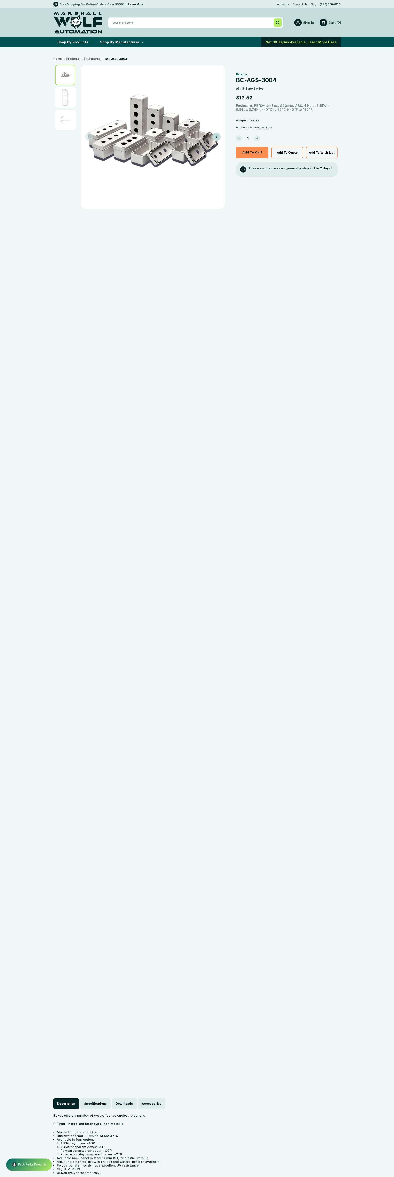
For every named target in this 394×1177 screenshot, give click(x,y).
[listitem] (66, 75)
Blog (313, 4)
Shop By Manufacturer (119, 42)
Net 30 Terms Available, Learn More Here (301, 42)
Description (66, 1103)
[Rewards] (29, 1165)
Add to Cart (252, 152)
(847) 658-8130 (330, 4)
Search (278, 22)
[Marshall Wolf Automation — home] (78, 22)
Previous (89, 137)
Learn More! (136, 4)
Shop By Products (72, 42)
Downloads (124, 1103)
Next (216, 137)
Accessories (152, 1103)
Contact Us (299, 4)
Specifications (95, 1103)
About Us (283, 4)
